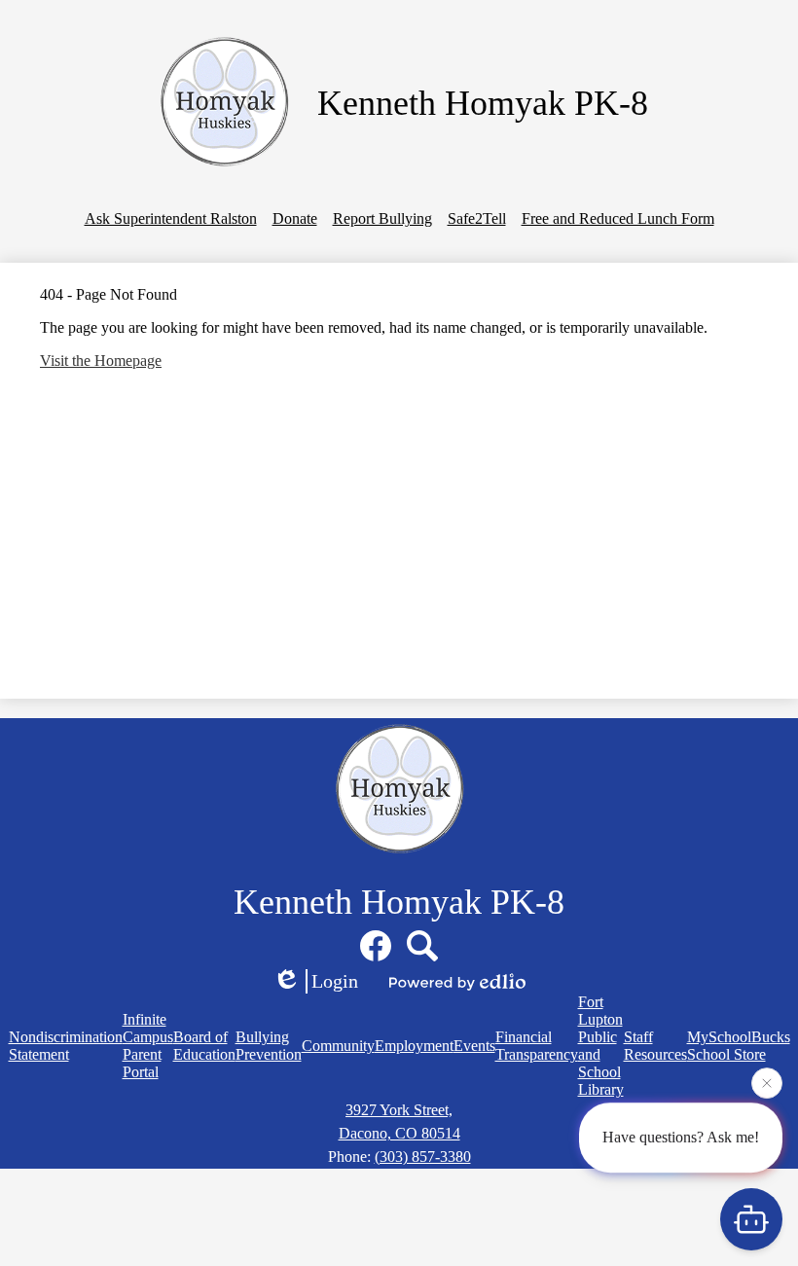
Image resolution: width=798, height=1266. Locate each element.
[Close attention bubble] (766, 1083)
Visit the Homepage (101, 360)
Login (334, 981)
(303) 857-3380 (423, 1156)
